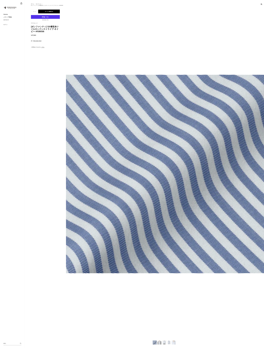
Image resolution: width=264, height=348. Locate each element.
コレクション (38, 4)
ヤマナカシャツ (34, 23)
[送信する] (20, 343)
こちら (42, 47)
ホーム (32, 4)
